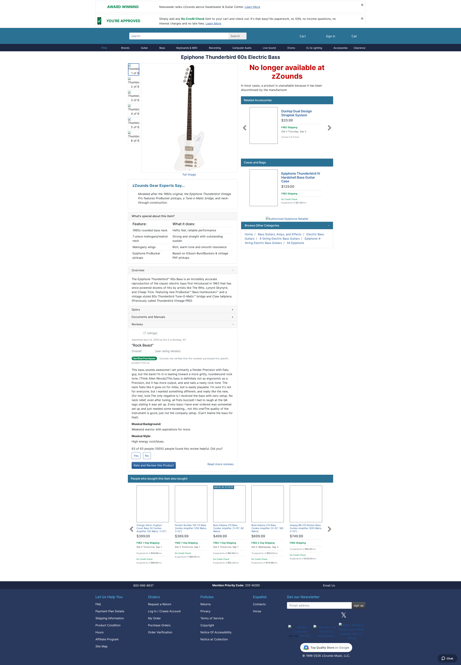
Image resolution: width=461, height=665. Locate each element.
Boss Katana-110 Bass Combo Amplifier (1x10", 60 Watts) (228, 528)
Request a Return (159, 604)
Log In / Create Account (164, 611)
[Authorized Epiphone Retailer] (287, 218)
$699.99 (258, 536)
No (147, 455)
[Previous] (244, 125)
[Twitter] (343, 616)
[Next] (329, 125)
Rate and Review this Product (154, 465)
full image (189, 174)
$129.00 (287, 187)
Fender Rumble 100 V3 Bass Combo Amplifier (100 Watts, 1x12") (191, 528)
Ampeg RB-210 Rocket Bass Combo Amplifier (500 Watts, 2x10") (306, 528)
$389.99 (182, 536)
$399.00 (143, 536)
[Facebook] (308, 616)
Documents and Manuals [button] (183, 316)
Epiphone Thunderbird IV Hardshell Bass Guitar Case (300, 177)
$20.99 (287, 120)
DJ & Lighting (314, 47)
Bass (162, 47)
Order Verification (160, 632)
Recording (215, 47)
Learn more (252, 7)
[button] (189, 117)
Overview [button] (183, 270)
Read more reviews (220, 464)
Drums (291, 47)
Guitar (144, 47)
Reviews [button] (183, 324)
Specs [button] (183, 309)
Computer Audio (241, 47)
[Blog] (291, 616)
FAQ (98, 604)
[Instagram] (326, 616)
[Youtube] (361, 616)
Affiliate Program (107, 639)
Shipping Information (109, 618)
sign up (359, 605)
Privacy (205, 611)
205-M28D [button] (236, 585)
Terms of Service (211, 618)
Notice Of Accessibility (216, 632)
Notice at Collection (214, 639)
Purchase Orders (159, 625)
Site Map (101, 646)
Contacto (259, 604)
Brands (125, 47)
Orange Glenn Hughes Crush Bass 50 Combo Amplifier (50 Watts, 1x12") (151, 528)
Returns (205, 604)
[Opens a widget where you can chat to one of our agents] (447, 658)
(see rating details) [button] (168, 351)
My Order (154, 618)
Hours (99, 632)
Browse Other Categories (287, 225)
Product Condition (107, 625)
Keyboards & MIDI (186, 47)
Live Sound (269, 47)
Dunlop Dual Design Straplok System (296, 113)
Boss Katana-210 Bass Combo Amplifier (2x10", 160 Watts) (267, 528)
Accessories (341, 47)
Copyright (207, 625)
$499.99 (220, 536)
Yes (136, 455)
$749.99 (296, 536)
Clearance (359, 47)
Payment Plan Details (109, 611)
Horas (257, 611)
